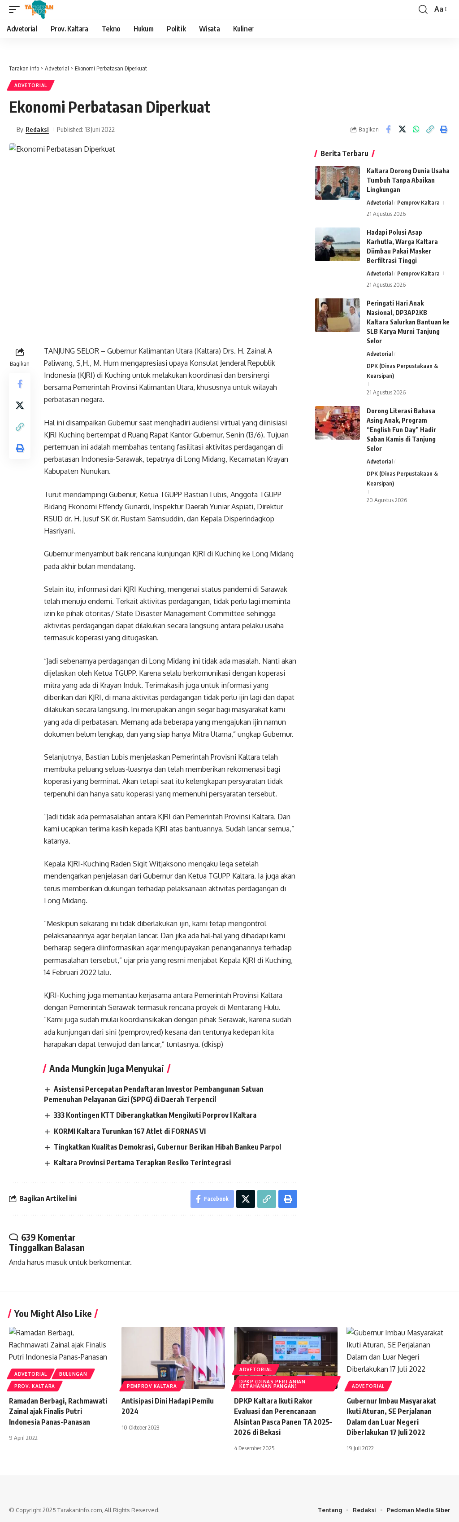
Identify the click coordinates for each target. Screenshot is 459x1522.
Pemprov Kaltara (418, 202)
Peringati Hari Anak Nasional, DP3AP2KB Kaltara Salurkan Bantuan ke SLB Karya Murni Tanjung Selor (408, 322)
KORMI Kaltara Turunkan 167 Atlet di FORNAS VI (130, 1131)
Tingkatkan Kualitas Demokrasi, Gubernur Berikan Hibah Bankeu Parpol (167, 1146)
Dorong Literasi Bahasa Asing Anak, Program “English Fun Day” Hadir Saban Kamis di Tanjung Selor (401, 429)
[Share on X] (402, 129)
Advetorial (30, 85)
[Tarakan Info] (51, 9)
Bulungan (73, 1374)
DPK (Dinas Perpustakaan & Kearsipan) (402, 370)
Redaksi (37, 129)
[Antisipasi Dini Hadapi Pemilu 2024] (173, 1358)
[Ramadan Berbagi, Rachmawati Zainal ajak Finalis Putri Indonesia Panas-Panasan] (61, 1358)
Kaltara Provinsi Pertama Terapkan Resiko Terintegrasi (142, 1162)
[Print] (443, 129)
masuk (56, 1262)
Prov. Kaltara (34, 1386)
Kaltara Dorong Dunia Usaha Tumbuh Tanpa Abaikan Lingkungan (408, 180)
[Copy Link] (430, 129)
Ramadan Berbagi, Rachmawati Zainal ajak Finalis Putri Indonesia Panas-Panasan (58, 1411)
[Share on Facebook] (388, 129)
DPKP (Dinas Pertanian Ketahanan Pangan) (272, 1384)
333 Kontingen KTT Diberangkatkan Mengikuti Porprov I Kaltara (155, 1115)
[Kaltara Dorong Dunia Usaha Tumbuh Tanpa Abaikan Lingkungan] (337, 183)
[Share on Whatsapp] (416, 129)
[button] (16, 9)
